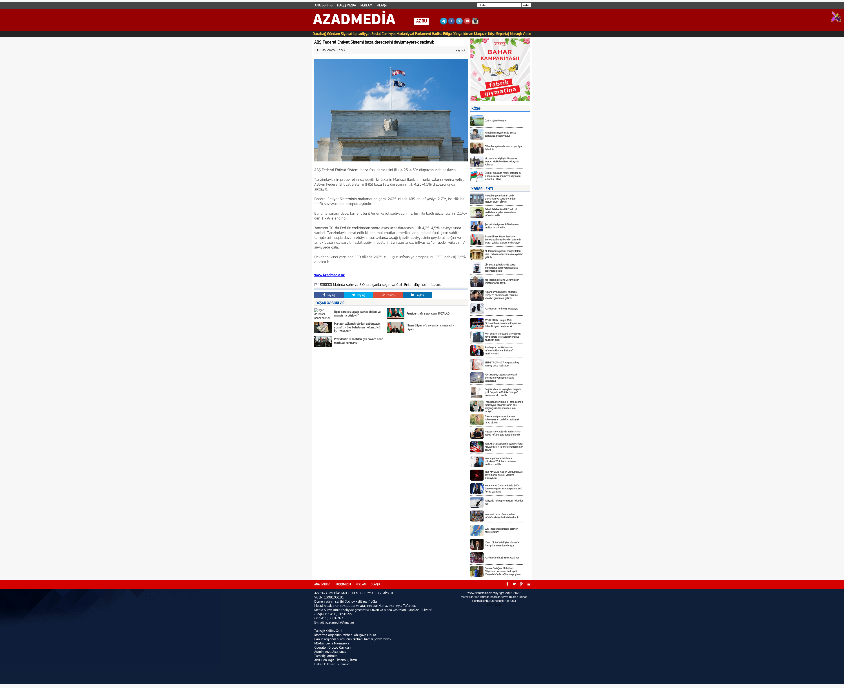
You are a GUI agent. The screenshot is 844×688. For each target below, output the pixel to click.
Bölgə (447, 34)
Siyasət (346, 34)
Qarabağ (319, 34)
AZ (418, 21)
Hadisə (437, 34)
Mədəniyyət (405, 34)
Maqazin (480, 34)
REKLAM (366, 5)
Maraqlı (516, 34)
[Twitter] (459, 24)
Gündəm (333, 34)
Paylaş (330, 295)
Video (527, 34)
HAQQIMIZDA (346, 5)
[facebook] (507, 584)
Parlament (423, 34)
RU (424, 21)
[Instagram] (475, 24)
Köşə (491, 34)
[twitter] (514, 584)
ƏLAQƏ (382, 5)
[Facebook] (451, 24)
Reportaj (502, 34)
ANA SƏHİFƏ (324, 5)
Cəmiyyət (389, 34)
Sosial (376, 34)
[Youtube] (467, 24)
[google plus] (521, 584)
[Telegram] (443, 24)
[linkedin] (528, 584)
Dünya (457, 34)
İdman (468, 34)
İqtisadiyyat (362, 34)
